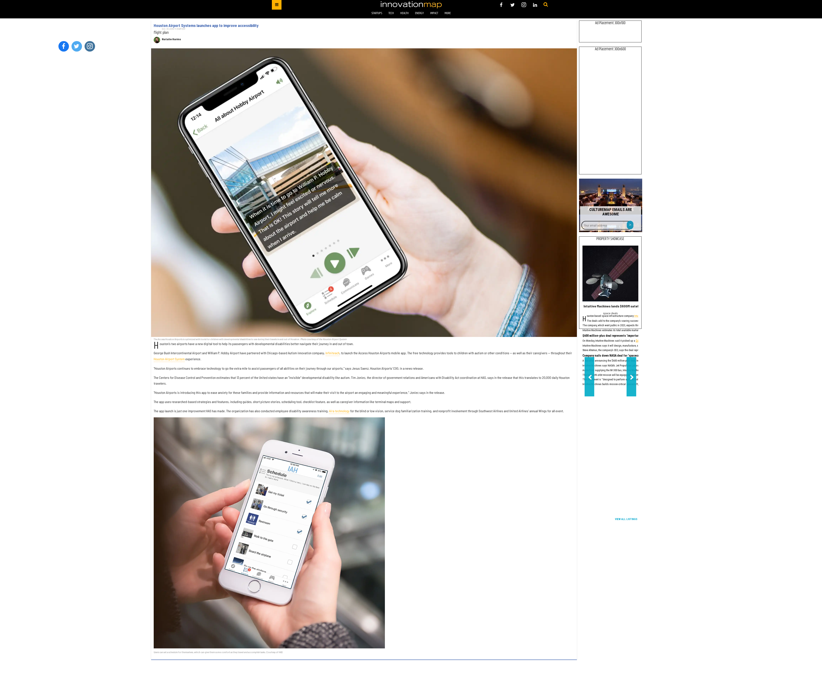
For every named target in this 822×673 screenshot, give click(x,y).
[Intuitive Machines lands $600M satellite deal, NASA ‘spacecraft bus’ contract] (610, 273)
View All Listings (626, 519)
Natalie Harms (171, 39)
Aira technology (339, 411)
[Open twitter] (513, 5)
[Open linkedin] (535, 5)
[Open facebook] (501, 5)
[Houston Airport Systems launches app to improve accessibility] (364, 192)
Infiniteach (333, 353)
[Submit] (546, 4)
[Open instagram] (524, 5)
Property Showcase (610, 239)
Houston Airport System (169, 359)
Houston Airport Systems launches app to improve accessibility (206, 25)
